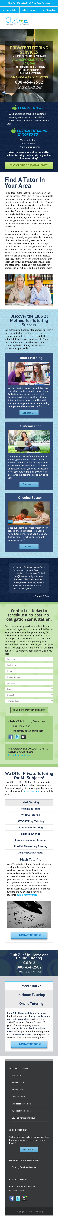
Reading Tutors (19, 1082)
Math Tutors (17, 1075)
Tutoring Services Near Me (24, 1167)
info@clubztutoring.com (28, 730)
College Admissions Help (23, 1117)
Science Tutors (18, 1096)
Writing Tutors (18, 1089)
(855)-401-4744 (16, 1190)
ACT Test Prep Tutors (21, 1110)
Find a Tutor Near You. (19, 755)
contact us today (31, 791)
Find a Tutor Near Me (27, 894)
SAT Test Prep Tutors (21, 1103)
